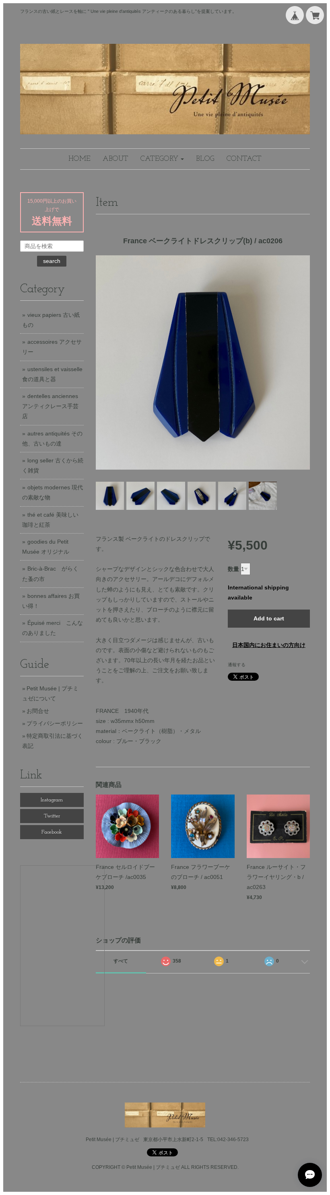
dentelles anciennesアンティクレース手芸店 (50, 406)
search (51, 261)
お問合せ (38, 711)
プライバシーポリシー (55, 723)
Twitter (52, 816)
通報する (236, 664)
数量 (233, 569)
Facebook (51, 832)
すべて (120, 961)
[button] (162, 159)
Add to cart (269, 618)
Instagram (52, 800)
